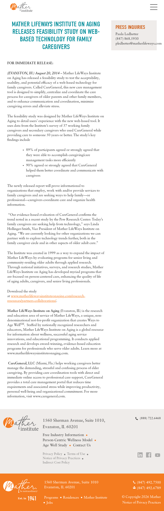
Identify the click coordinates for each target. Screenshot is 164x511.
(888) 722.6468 (150, 418)
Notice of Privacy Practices (61, 458)
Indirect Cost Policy (56, 462)
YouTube (158, 455)
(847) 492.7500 (149, 482)
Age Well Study (55, 445)
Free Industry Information (63, 435)
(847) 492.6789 (149, 488)
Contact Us (82, 445)
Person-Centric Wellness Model (67, 440)
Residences (71, 497)
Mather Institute (24, 7)
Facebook (149, 455)
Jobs (49, 503)
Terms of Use (76, 454)
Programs (51, 497)
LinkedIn (140, 455)
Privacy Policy (52, 454)
